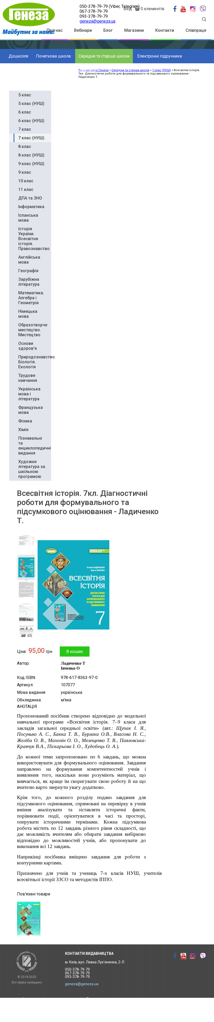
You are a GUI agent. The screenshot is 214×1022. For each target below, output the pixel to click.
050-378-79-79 (94, 6)
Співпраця (196, 30)
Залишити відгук (101, 1015)
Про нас (55, 30)
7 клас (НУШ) (31, 137)
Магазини (134, 30)
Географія (28, 270)
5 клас (24, 94)
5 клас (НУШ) (31, 103)
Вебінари (83, 30)
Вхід (127, 8)
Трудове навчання (27, 378)
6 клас (24, 112)
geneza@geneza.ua (97, 21)
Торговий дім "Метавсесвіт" (47, 1007)
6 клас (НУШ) (31, 120)
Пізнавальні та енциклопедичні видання (34, 446)
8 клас (24, 146)
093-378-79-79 (94, 16)
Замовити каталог (102, 999)
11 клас (25, 189)
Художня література (28, 70)
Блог (108, 30)
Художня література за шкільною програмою (31, 469)
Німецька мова (27, 314)
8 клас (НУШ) (31, 155)
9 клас (24, 172)
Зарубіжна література (28, 282)
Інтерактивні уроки (39, 999)
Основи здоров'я (27, 346)
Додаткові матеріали (75, 70)
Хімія (23, 429)
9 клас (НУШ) (31, 163)
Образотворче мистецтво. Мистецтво (32, 329)
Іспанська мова (28, 218)
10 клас (25, 180)
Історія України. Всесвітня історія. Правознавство (34, 238)
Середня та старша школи (104, 56)
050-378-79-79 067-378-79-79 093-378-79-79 (77, 973)
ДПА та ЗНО (30, 198)
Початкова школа (53, 56)
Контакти (164, 30)
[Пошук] (204, 19)
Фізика (25, 421)
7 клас (24, 129)
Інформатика (31, 206)
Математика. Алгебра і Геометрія (31, 297)
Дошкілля (18, 56)
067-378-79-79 (94, 11)
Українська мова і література (29, 394)
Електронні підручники (159, 56)
